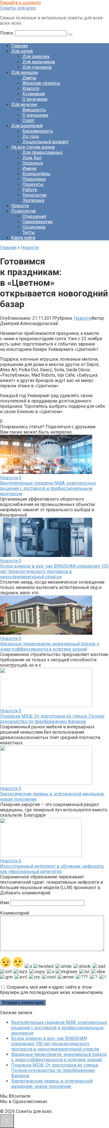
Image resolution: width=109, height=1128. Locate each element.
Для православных (42, 152)
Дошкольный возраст (45, 141)
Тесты (28, 232)
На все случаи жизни (33, 147)
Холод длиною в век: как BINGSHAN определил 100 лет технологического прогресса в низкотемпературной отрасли (54, 571)
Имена (29, 168)
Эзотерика (33, 200)
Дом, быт (32, 157)
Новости (20, 205)
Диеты (29, 77)
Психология (23, 211)
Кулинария (33, 93)
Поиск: (7, 33)
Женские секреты (41, 83)
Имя (4, 902)
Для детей (22, 51)
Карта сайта (23, 237)
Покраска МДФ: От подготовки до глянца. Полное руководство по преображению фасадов (52, 718)
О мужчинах (35, 99)
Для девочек (36, 56)
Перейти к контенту (20, 2)
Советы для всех (18, 8)
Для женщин (24, 72)
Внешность (34, 109)
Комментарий (14, 913)
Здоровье (32, 163)
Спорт (28, 120)
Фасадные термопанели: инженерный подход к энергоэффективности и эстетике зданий (49, 646)
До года (30, 136)
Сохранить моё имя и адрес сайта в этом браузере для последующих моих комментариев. (52, 989)
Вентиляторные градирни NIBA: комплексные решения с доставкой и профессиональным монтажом (48, 488)
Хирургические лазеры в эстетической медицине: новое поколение (52, 1083)
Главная (19, 46)
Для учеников (37, 67)
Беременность (37, 131)
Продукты (33, 184)
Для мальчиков (38, 62)
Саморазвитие (37, 221)
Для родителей (26, 125)
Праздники (34, 179)
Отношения (34, 216)
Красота (30, 88)
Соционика (33, 227)
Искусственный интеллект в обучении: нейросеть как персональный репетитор (52, 869)
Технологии (34, 195)
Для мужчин (24, 104)
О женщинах (35, 115)
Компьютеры (36, 173)
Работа (29, 189)
